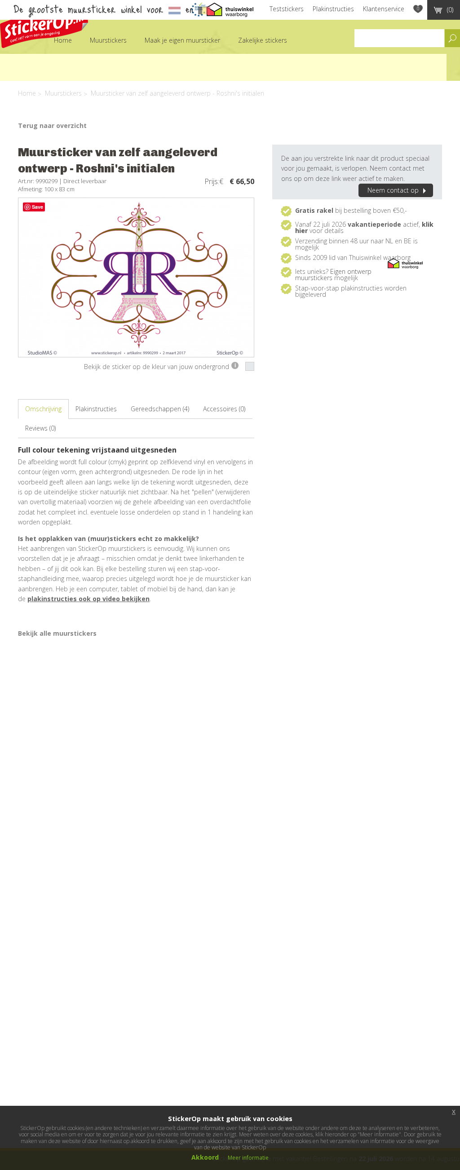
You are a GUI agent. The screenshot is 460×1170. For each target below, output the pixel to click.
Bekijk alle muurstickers (57, 633)
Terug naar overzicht (52, 125)
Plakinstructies (333, 8)
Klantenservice (383, 8)
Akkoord (205, 1157)
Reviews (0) (40, 428)
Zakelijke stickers (262, 40)
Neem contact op (393, 190)
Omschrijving (43, 409)
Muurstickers (108, 40)
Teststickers (287, 8)
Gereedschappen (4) (160, 409)
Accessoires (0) (224, 409)
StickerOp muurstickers (44, 26)
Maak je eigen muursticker (182, 40)
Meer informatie (248, 1157)
